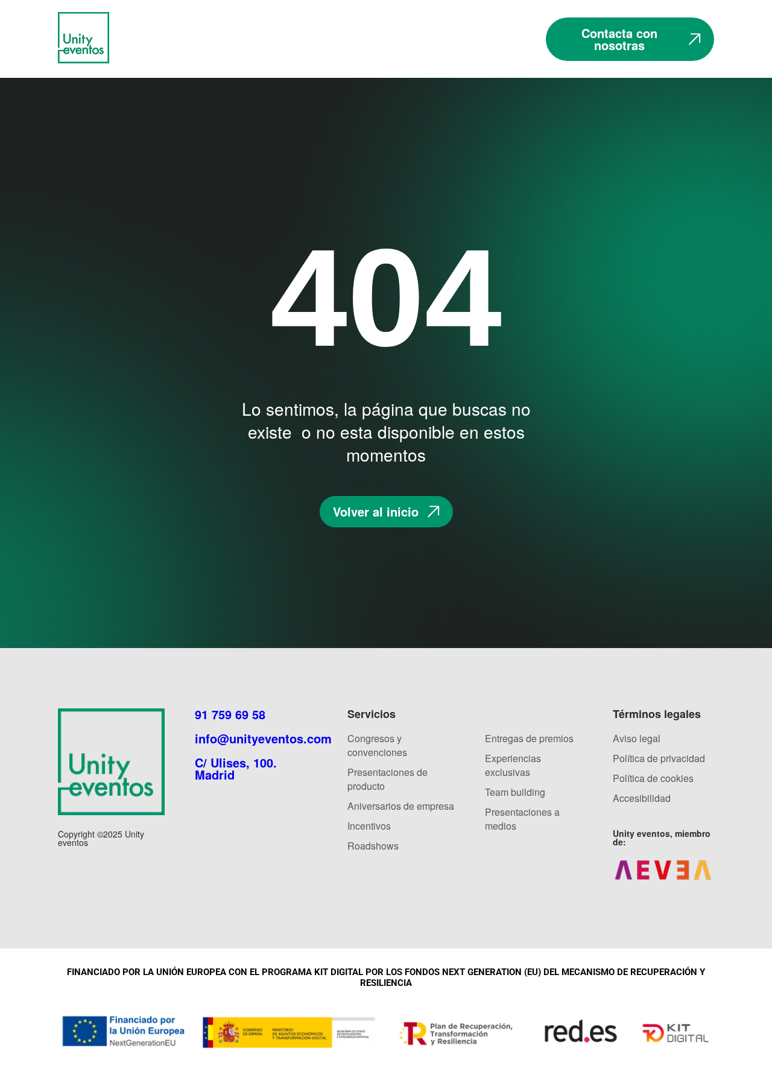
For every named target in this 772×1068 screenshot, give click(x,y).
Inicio (210, 33)
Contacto (497, 45)
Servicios (380, 33)
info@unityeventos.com (263, 738)
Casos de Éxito (469, 33)
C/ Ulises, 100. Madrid (236, 768)
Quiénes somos (290, 33)
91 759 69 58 (230, 714)
